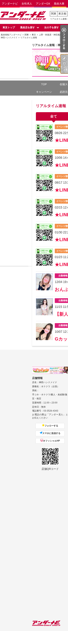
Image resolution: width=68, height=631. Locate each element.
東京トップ (9, 27)
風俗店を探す (27, 27)
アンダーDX (43, 3)
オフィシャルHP (51, 440)
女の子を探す (51, 27)
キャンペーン (44, 91)
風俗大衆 (59, 3)
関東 (53, 13)
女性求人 (27, 3)
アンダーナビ (10, 3)
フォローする (51, 425)
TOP (44, 84)
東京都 (62, 13)
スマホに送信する (51, 433)
